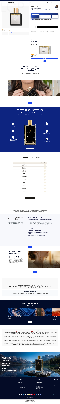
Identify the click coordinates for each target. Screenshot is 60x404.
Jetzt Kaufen (29, 148)
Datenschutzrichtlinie (39, 385)
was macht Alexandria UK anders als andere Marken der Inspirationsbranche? (40, 219)
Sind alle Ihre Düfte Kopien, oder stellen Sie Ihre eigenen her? (37, 235)
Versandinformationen (39, 382)
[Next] (31, 103)
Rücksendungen (20, 382)
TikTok (56, 384)
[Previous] (29, 103)
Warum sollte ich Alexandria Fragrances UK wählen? (36, 228)
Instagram (56, 382)
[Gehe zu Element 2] (5, 30)
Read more (9, 318)
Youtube (56, 383)
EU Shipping (29, 2)
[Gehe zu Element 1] (3, 30)
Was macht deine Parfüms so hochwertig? (34, 230)
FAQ (25, 2)
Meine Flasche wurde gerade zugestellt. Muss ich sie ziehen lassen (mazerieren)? (38, 233)
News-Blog (19, 388)
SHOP (23, 2)
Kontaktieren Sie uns (39, 381)
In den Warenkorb (47, 27)
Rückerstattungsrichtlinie (21, 387)
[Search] (47, 2)
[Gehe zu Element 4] (9, 30)
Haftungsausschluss (39, 383)
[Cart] (51, 2)
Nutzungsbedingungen (21, 386)
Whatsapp (56, 385)
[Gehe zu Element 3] (7, 30)
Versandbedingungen (21, 381)
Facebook (56, 381)
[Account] (49, 2)
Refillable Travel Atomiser (35, 2)
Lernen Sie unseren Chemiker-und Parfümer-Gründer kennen (39, 387)
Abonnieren (13, 370)
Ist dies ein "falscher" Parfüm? (32, 237)
